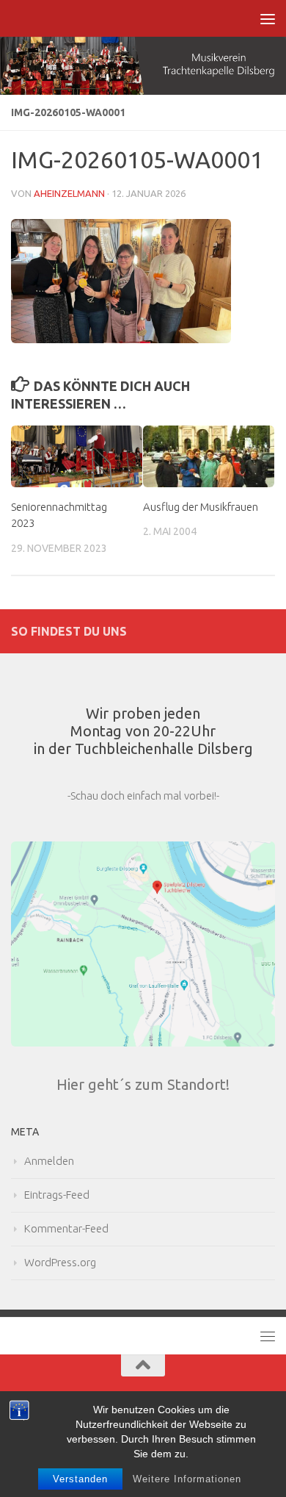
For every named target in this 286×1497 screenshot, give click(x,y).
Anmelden (49, 1161)
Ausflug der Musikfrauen (200, 506)
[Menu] (267, 18)
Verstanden (80, 1479)
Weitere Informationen (187, 1479)
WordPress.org (60, 1262)
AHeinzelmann (69, 193)
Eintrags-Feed (56, 1194)
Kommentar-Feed (66, 1228)
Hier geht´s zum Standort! (143, 1084)
